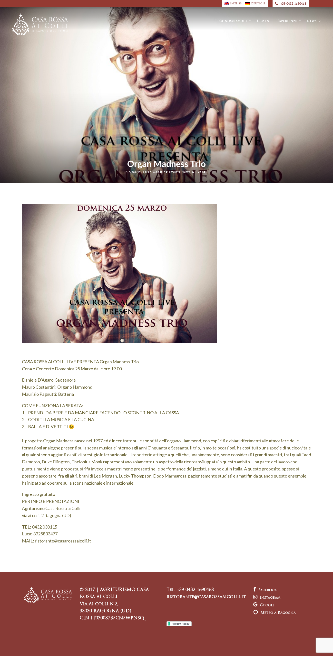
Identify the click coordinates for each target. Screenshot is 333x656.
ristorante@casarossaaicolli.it (206, 597)
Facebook (267, 590)
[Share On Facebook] (8, 646)
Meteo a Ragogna (278, 613)
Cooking (160, 172)
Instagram (270, 598)
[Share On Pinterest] (21, 646)
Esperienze (287, 21)
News (312, 21)
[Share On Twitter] (14, 646)
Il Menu (264, 21)
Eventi (174, 172)
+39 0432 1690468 (293, 3)
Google (267, 605)
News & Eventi (194, 172)
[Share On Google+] (29, 646)
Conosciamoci (233, 21)
